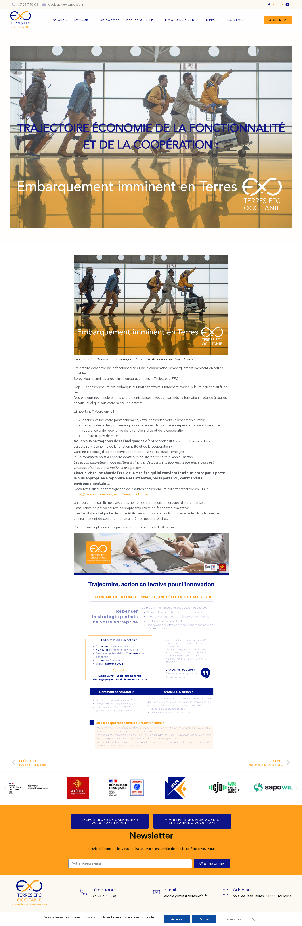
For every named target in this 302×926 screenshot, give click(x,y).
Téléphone (103, 889)
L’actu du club (179, 19)
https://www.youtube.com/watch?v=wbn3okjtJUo (111, 494)
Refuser (204, 919)
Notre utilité (139, 19)
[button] (278, 20)
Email (170, 889)
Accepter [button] (177, 919)
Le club (81, 19)
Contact (236, 19)
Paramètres (233, 919)
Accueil (60, 19)
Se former (110, 19)
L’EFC (211, 19)
